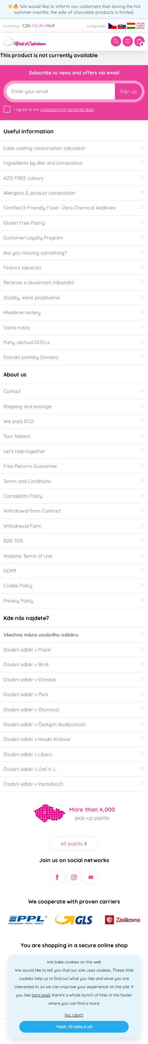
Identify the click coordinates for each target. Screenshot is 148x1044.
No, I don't (74, 1014)
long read (41, 995)
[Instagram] (74, 877)
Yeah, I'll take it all (74, 1026)
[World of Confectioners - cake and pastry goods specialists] (24, 41)
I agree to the (54, 109)
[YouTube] (90, 877)
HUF (50, 25)
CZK (26, 25)
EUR (38, 25)
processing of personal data (67, 109)
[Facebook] (57, 877)
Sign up (128, 91)
